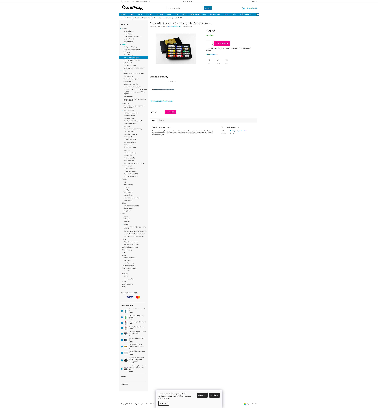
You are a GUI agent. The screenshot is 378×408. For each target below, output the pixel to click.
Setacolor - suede (129, 132)
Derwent (126, 150)
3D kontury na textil (130, 140)
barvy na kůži (128, 155)
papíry (126, 216)
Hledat (207, 8)
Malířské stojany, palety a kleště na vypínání (134, 93)
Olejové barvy (128, 81)
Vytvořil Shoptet (252, 404)
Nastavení (163, 403)
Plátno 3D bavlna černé (130, 242)
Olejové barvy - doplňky (131, 84)
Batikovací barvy (129, 145)
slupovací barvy (128, 195)
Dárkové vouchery (127, 284)
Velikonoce (125, 274)
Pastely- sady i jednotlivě (238, 131)
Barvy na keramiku (129, 158)
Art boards (127, 219)
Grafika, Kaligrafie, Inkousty (130, 247)
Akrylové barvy (128, 76)
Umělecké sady (128, 55)
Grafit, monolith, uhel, (130, 47)
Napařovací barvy (129, 116)
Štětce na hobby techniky (131, 206)
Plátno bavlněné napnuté (131, 244)
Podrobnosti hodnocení (174, 26)
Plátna (124, 239)
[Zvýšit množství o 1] (213, 42)
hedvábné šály (128, 34)
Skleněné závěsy (127, 250)
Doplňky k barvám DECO (131, 177)
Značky (124, 287)
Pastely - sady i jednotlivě (131, 58)
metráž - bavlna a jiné (130, 258)
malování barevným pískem (132, 198)
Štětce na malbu (129, 208)
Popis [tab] (153, 121)
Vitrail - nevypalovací (130, 171)
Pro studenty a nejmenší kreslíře (134, 237)
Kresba (124, 44)
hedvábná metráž (129, 39)
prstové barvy (128, 200)
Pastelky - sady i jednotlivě (132, 60)
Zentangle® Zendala (130, 66)
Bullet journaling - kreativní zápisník (134, 68)
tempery (126, 187)
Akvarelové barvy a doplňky (132, 87)
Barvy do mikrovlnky (130, 124)
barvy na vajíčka (128, 279)
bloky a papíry (128, 192)
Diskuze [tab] (161, 121)
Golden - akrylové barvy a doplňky (134, 74)
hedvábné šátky (128, 31)
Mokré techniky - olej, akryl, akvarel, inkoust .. (135, 228)
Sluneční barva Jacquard (131, 113)
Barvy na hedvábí (129, 110)
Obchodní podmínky (187, 1)
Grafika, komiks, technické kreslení (134, 234)
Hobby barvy (125, 103)
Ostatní (124, 282)
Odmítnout (202, 395)
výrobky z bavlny (129, 263)
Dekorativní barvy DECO (131, 174)
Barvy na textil (128, 126)
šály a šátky (127, 260)
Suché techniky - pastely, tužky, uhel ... (135, 231)
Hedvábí (124, 28)
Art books (127, 222)
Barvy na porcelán (129, 161)
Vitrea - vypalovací (129, 169)
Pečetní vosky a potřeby (129, 268)
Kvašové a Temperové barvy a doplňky (135, 90)
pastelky (126, 190)
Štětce (124, 203)
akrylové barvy (128, 185)
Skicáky (126, 224)
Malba (123, 71)
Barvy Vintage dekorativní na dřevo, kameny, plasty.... (134, 107)
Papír (123, 214)
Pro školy (124, 179)
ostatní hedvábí (128, 42)
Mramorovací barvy (130, 142)
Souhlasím (214, 395)
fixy (125, 182)
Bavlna (124, 255)
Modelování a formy (128, 266)
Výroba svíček (126, 271)
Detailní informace (211, 54)
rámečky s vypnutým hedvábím (133, 36)
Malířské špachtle (129, 96)
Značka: (187, 26)
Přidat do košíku (223, 43)
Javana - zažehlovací (130, 153)
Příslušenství (128, 63)
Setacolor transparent (131, 134)
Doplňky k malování (130, 147)
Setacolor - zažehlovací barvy (133, 129)
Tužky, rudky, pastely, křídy (132, 50)
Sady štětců (127, 211)
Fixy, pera (127, 52)
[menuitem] (123, 14)
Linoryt (124, 253)
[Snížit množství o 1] (213, 44)
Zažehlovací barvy (129, 118)
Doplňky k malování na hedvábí (133, 121)
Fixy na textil (128, 137)
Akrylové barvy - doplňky (131, 79)
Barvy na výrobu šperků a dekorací (134, 163)
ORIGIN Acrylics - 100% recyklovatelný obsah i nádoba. (135, 100)
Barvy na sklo (128, 166)
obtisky (126, 276)
